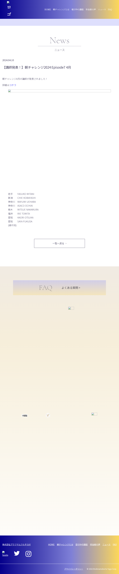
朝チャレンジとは (61, 9)
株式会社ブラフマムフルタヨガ (16, 544)
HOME (48, 9)
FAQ (110, 9)
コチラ (12, 85)
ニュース (102, 9)
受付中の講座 (77, 9)
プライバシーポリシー (73, 568)
